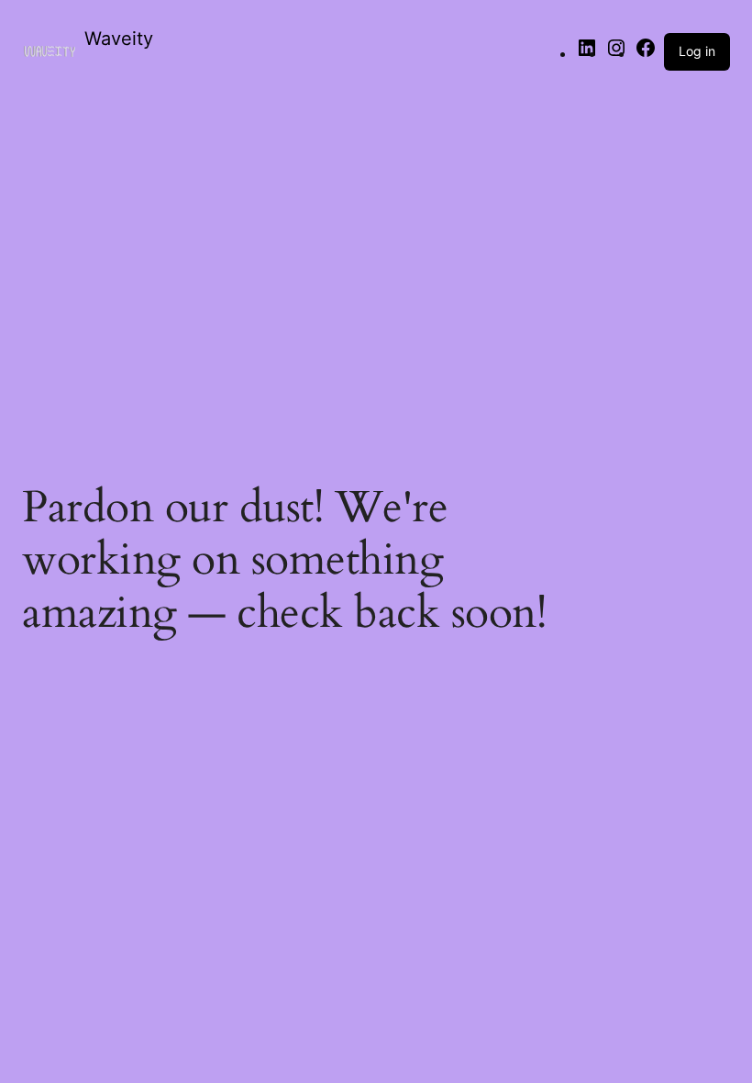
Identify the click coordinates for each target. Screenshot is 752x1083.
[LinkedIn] (587, 53)
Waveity (118, 39)
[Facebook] (646, 53)
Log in (697, 51)
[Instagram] (616, 53)
